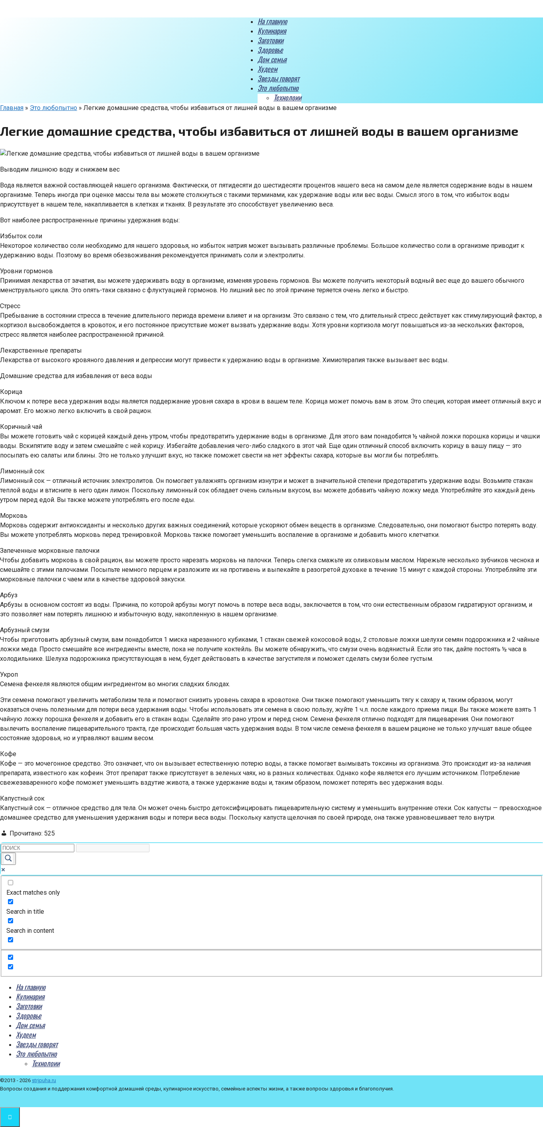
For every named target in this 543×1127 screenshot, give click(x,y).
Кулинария (272, 30)
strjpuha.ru (44, 1080)
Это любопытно (278, 88)
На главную (272, 21)
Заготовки (270, 40)
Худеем (267, 69)
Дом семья (272, 59)
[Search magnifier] (8, 859)
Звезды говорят (278, 78)
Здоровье (270, 49)
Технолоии (287, 97)
